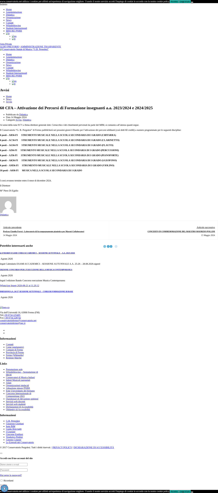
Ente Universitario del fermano (20, 391)
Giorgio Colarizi (13, 439)
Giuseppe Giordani (15, 423)
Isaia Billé (10, 426)
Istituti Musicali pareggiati (18, 380)
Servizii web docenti (15, 401)
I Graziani (10, 431)
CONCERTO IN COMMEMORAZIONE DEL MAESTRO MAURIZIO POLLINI (181, 231)
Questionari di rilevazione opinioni (22, 399)
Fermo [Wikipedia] (15, 355)
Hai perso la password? (11, 475)
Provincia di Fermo (15, 352)
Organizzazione (13, 17)
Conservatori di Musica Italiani (20, 377)
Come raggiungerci (15, 347)
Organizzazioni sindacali (17, 385)
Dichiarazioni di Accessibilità (19, 407)
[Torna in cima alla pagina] (1, 453)
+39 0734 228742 (12, 318)
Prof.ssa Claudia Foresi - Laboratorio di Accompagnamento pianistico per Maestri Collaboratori (43, 231)
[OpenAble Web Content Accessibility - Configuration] (4, 488)
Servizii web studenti (16, 404)
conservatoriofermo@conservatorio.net (18, 320)
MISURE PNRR (14, 31)
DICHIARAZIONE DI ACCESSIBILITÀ (94, 447)
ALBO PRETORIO (9, 46)
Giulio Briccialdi (14, 429)
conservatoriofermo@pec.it (12, 323)
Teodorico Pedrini (14, 437)
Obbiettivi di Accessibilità (18, 409)
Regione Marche (14, 358)
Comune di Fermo (14, 349)
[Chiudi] (192, 2)
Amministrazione (14, 12)
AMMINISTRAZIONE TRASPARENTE (41, 46)
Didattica (10, 15)
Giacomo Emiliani (14, 434)
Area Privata (6, 44)
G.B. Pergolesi (13, 421)
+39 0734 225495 (12, 315)
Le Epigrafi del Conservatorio (20, 442)
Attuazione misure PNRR (18, 388)
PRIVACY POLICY (62, 447)
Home (9, 9)
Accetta (174, 1)
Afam (8, 382)
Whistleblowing (13, 25)
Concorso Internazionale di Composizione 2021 (18, 394)
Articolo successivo (206, 227)
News (8, 20)
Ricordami (8, 480)
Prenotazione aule (14, 369)
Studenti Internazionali (16, 28)
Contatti (9, 23)
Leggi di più (185, 1)
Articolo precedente (12, 227)
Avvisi (9, 102)
